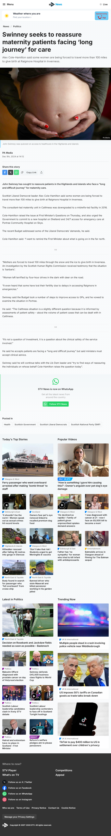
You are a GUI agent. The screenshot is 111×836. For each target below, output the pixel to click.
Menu (10, 4)
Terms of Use (22, 808)
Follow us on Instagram (20, 799)
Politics (17, 26)
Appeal (60, 774)
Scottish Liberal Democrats (53, 424)
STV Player (9, 770)
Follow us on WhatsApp (20, 793)
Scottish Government (25, 424)
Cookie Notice (68, 808)
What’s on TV (10, 774)
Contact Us (53, 808)
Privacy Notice (39, 808)
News (6, 26)
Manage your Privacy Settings (19, 817)
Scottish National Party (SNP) (85, 424)
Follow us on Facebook (20, 788)
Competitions (64, 770)
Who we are (8, 808)
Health (7, 424)
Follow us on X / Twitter (20, 782)
